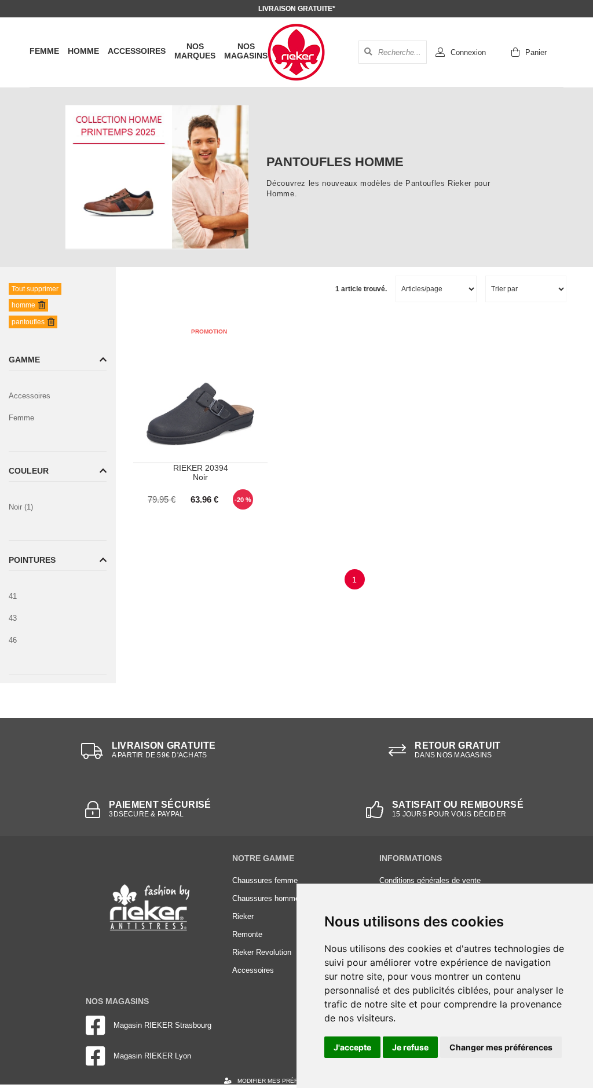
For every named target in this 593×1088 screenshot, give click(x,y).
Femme (44, 51)
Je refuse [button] (410, 1047)
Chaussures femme (265, 880)
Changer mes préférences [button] (500, 1047)
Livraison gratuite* (296, 9)
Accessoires (137, 51)
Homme (83, 51)
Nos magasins (246, 51)
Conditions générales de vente (430, 880)
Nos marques (194, 51)
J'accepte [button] (352, 1047)
